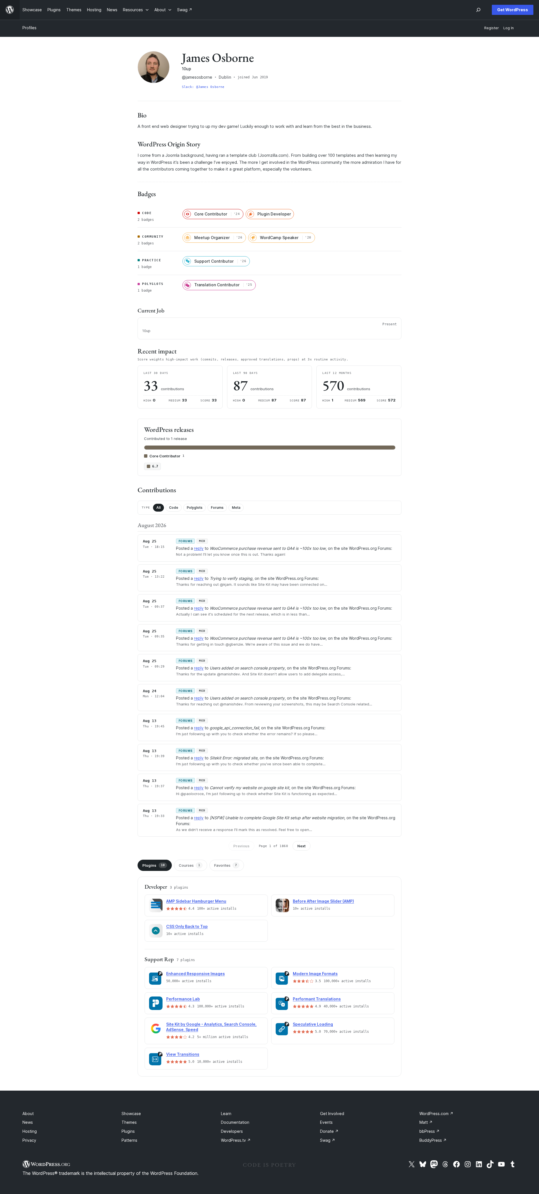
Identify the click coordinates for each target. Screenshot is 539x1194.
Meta (236, 507)
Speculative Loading (313, 1024)
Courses (189, 865)
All (158, 507)
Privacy (29, 1140)
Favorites (225, 865)
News (27, 1122)
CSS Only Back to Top (187, 926)
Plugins (153, 865)
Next (301, 846)
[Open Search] (478, 10)
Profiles (29, 27)
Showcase (131, 1113)
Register (491, 28)
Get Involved (332, 1113)
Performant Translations (317, 998)
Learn (226, 1113)
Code (173, 507)
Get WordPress (512, 9)
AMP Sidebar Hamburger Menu (196, 901)
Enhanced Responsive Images (195, 973)
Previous (241, 846)
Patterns (129, 1140)
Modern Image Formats (315, 973)
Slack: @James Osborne (203, 87)
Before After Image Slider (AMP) (323, 901)
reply (199, 548)
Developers (232, 1131)
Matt (426, 1122)
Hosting (29, 1131)
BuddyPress (433, 1140)
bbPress (429, 1131)
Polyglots (194, 507)
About (28, 1113)
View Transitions (182, 1054)
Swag (327, 1140)
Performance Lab (183, 998)
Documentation (235, 1122)
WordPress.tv (236, 1140)
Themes (129, 1122)
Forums (217, 507)
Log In (508, 28)
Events (326, 1122)
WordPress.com (436, 1113)
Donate (329, 1131)
